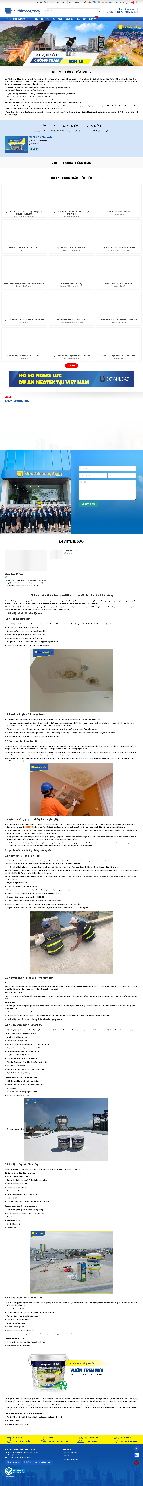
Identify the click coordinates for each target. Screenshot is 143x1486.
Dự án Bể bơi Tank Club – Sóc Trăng (71, 320)
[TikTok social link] (136, 2)
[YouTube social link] (132, 2)
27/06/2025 (69, 553)
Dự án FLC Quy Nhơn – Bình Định (119, 212)
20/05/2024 (9, 577)
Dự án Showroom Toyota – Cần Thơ (119, 284)
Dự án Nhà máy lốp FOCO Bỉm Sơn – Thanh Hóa (119, 320)
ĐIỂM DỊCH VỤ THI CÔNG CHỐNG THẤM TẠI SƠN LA (71, 126)
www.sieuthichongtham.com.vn (20, 1457)
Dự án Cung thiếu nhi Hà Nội (71, 284)
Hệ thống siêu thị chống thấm (39, 1462)
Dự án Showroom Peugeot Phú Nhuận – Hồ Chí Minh (24, 320)
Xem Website (34, 149)
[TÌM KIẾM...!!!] (98, 10)
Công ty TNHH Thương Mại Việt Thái (24, 1476)
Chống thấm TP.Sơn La (14, 574)
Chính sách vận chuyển (70, 1452)
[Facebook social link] (127, 2)
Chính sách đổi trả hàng (71, 1459)
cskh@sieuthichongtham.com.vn (114, 2)
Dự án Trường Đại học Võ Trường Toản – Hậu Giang (24, 284)
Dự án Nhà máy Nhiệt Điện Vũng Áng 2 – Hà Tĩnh (71, 356)
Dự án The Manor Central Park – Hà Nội (119, 248)
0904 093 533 (96, 2)
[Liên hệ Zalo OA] (136, 1455)
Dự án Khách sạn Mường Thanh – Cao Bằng (119, 356)
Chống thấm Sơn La (70, 551)
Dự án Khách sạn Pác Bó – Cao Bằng (71, 248)
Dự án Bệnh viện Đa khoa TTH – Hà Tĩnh (24, 248)
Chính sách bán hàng (70, 1456)
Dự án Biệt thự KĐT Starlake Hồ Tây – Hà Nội (24, 356)
